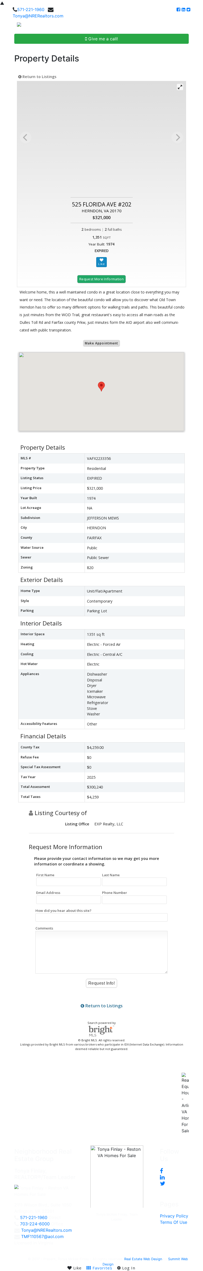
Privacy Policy (174, 1216)
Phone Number (114, 892)
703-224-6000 (35, 1223)
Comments (44, 928)
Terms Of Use (173, 1222)
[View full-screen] (180, 87)
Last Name (111, 875)
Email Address (48, 892)
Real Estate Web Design (143, 1259)
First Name (45, 875)
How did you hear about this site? (63, 910)
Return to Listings (38, 76)
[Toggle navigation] (193, 26)
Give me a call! (102, 38)
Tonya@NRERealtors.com (38, 15)
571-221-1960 (30, 9)
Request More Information (101, 279)
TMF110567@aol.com (42, 1236)
